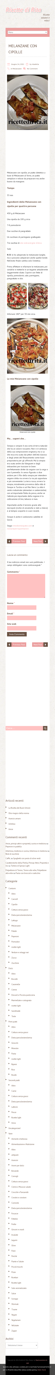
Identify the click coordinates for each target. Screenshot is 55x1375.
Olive (13, 1245)
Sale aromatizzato (19, 1288)
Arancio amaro (15, 818)
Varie (10, 1133)
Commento (13, 571)
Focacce (14, 1213)
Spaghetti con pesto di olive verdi (26, 858)
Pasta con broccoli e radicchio (28, 873)
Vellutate (15, 1325)
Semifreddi (15, 1011)
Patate (14, 931)
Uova (13, 1123)
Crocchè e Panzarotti (19, 1192)
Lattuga (14, 920)
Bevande (15, 1171)
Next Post (38, 541)
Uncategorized (14, 1128)
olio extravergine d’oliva (31, 243)
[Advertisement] (27, 151)
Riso (13, 1069)
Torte (13, 1016)
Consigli (14, 1176)
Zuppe (14, 1331)
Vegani (14, 1315)
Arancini (14, 1160)
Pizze (13, 1272)
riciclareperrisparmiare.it (17, 528)
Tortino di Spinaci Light (20, 866)
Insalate (14, 1235)
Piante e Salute (17, 1261)
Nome (11, 603)
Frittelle (14, 1219)
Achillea (12, 824)
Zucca (13, 957)
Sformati (14, 1304)
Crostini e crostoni (18, 1197)
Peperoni (15, 936)
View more (41, 1370)
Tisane (14, 1309)
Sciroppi (14, 1299)
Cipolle (14, 904)
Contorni (12, 888)
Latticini (14, 1107)
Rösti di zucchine (12, 854)
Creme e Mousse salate (21, 1187)
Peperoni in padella (14, 846)
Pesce (13, 1112)
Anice (11, 829)
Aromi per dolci (17, 1165)
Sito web (11, 623)
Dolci (11, 968)
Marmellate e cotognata (21, 1000)
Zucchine (15, 963)
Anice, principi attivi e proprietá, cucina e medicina (26, 843)
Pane (13, 1251)
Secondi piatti (14, 1080)
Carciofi (14, 899)
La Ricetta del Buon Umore (19, 808)
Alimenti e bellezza (19, 1139)
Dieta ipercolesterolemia (21, 915)
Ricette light (16, 1117)
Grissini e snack (17, 1229)
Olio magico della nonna (19, 813)
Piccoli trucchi (17, 1267)
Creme (14, 989)
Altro (13, 894)
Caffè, (8, 858)
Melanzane (17, 69)
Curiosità (15, 1203)
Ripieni (14, 1064)
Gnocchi (14, 1043)
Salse (13, 1293)
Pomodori (15, 942)
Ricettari (14, 1277)
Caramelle (15, 984)
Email (10, 613)
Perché (14, 1256)
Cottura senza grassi (19, 910)
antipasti (14, 1155)
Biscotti (14, 979)
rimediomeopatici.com (22, 525)
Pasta (13, 1053)
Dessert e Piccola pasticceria (23, 995)
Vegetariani (16, 1320)
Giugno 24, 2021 (17, 64)
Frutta (13, 1224)
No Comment (32, 69)
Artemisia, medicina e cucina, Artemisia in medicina (26, 851)
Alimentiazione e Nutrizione (22, 1144)
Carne (13, 1091)
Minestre (14, 1048)
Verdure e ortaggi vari (20, 952)
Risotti (14, 1075)
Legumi (14, 1240)
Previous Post (19, 541)
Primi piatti (13, 1021)
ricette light (16, 947)
